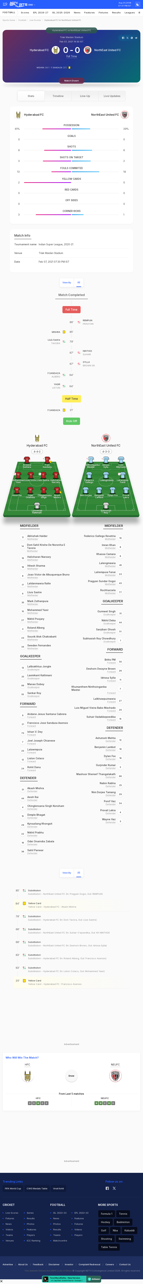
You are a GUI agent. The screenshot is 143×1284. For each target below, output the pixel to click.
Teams (9, 1235)
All (78, 282)
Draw (71, 1075)
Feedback (38, 1264)
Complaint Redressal (89, 1264)
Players (31, 1235)
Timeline (57, 96)
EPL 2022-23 (81, 1212)
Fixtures (103, 12)
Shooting (106, 1238)
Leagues (130, 12)
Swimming (125, 1238)
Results (116, 12)
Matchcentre (60, 1240)
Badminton (123, 1222)
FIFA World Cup (13, 1188)
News (77, 12)
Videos (9, 1229)
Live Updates (112, 96)
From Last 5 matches (71, 1093)
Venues (10, 1240)
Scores (25, 12)
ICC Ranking (33, 1240)
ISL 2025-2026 (61, 12)
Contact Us (125, 1264)
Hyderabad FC (39, 50)
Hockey (105, 1222)
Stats (31, 96)
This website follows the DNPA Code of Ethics (48, 1270)
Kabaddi (130, 1230)
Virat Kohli (58, 1188)
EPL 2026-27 (40, 12)
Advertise (8, 1264)
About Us (23, 1264)
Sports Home (9, 20)
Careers (110, 1264)
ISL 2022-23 (59, 1212)
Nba (115, 1230)
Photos (30, 1224)
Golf (103, 1230)
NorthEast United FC (107, 50)
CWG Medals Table (37, 1188)
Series (30, 1212)
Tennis (123, 1213)
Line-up (85, 96)
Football (9, 12)
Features (89, 12)
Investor (69, 1264)
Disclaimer (54, 1264)
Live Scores (35, 20)
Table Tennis (109, 1247)
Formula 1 (106, 1213)
